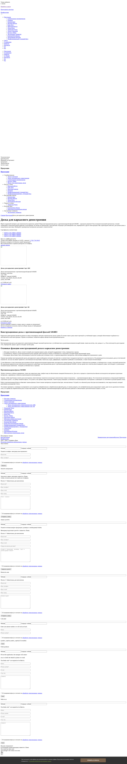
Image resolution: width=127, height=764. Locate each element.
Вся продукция (5, 437)
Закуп (6, 40)
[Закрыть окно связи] (2, 754)
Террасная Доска (12, 29)
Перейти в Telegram (6, 327)
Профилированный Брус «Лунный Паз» (19, 193)
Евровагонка (11, 22)
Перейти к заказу (6, 6)
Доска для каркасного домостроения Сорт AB (21, 406)
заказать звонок (5, 245)
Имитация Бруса (12, 26)
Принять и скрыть (93, 760)
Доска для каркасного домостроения (18, 178)
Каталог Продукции (120, 437)
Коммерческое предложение (106, 437)
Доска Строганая (13, 31)
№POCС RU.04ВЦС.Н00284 (12, 233)
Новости (6, 43)
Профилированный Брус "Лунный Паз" (16, 426)
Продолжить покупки (7, 9)
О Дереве (7, 56)
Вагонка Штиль (12, 23)
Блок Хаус (11, 25)
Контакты (7, 45)
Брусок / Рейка (12, 32)
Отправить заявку (6, 284)
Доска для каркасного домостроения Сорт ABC (22, 405)
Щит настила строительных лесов (14, 433)
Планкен (10, 20)
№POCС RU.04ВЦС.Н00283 (12, 234)
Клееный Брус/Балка (14, 36)
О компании (7, 42)
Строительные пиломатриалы (16, 18)
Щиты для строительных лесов (17, 183)
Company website (26, 448)
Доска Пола (11, 28)
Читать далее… (5, 340)
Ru (5, 48)
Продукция (7, 17)
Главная (3, 215)
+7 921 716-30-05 (35, 240)
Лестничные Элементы (14, 34)
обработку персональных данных (32, 462)
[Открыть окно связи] (2, 752)
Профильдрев (5, 12)
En (5, 46)
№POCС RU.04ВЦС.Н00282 (12, 236)
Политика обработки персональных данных (14, 442)
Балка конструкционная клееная (17, 209)
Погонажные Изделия (14, 37)
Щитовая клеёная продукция (12, 419)
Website (3, 448)
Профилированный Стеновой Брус (18, 39)
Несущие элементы (10, 398)
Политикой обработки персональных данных (40, 761)
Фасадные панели (13, 189)
